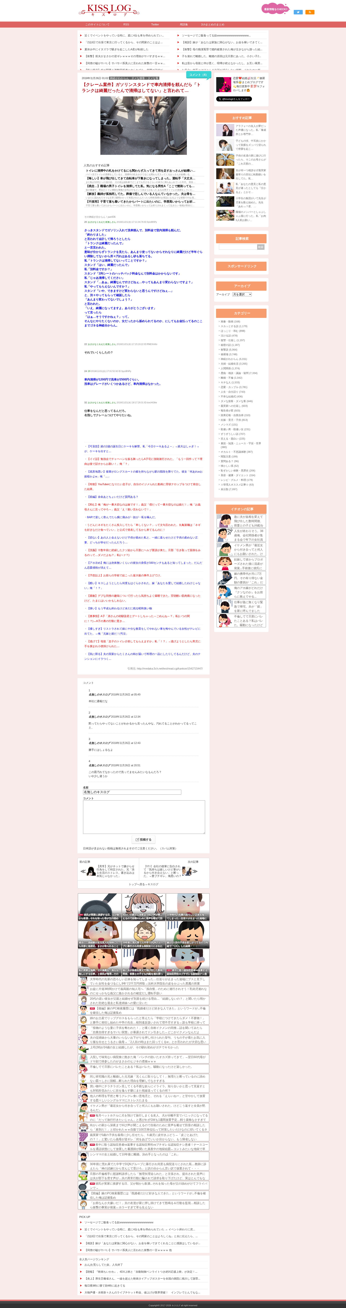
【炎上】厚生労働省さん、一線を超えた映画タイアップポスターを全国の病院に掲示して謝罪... (142, 1278)
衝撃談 (229, 349)
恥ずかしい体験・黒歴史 (238, 470)
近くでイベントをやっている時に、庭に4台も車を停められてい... (124, 35)
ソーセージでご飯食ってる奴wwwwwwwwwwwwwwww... (216, 35)
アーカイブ (223, 294)
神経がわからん (234, 359)
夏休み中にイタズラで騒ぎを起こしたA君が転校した (116, 49)
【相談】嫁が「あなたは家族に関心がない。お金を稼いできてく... (222, 42)
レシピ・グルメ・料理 (237, 479)
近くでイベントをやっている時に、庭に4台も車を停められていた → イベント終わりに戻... (140, 1229)
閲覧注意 (229, 456)
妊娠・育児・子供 (234, 419)
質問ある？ (230, 461)
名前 (85, 787)
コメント (88, 798)
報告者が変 (230, 410)
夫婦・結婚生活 (234, 363)
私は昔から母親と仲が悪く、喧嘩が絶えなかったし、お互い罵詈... (222, 63)
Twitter (155, 24)
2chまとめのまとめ (212, 24)
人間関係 (230, 368)
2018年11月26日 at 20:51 (125, 765)
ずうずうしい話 (233, 434)
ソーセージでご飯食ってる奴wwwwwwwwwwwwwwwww (119, 1222)
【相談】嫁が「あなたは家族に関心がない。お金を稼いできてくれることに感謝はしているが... (142, 1243)
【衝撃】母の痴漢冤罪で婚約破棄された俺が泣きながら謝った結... (222, 49)
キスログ (153, 884)
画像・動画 (230, 321)
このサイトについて (97, 24)
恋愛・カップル (234, 387)
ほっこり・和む (233, 330)
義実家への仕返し (234, 405)
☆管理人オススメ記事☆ (237, 484)
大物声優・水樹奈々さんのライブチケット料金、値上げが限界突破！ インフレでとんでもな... (142, 1292)
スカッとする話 (234, 326)
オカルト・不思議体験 (237, 451)
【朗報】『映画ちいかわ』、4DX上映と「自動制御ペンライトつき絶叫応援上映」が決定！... (141, 1271)
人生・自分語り (233, 391)
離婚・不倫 (231, 377)
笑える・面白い (233, 438)
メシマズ (229, 424)
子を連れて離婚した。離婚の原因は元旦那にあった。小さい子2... (221, 56)
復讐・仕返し (233, 340)
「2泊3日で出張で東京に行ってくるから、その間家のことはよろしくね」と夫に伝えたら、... (141, 1236)
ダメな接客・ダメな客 (237, 401)
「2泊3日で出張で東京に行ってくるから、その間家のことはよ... (124, 42)
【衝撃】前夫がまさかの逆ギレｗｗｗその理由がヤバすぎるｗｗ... (125, 56)
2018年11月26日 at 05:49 (125, 694)
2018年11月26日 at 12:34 (125, 716)
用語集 (184, 24)
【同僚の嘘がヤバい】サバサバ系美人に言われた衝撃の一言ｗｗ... (125, 63)
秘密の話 (230, 344)
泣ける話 (229, 335)
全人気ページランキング (94, 1259)
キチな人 (230, 382)
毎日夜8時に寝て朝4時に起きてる (105, 1285)
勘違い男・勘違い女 (235, 429)
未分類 (229, 489)
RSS (126, 24)
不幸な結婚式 (232, 396)
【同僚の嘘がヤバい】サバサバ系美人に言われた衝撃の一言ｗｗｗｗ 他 (128, 1250)
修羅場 (229, 354)
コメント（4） (198, 74)
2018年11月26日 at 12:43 (125, 742)
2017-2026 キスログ (170, 1305)
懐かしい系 (230, 465)
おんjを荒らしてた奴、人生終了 (104, 1264)
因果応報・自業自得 (235, 415)
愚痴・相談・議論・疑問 (239, 373)
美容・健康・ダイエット (238, 475)
